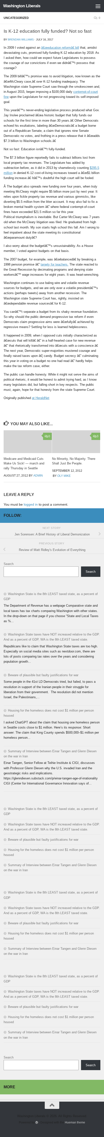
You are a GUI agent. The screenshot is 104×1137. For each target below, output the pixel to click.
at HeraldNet (40, 398)
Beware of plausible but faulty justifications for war (43, 675)
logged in (31, 504)
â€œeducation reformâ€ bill (60, 47)
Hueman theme (75, 1122)
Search (9, 564)
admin (38, 475)
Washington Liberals (21, 6)
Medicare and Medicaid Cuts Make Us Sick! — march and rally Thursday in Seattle (24, 463)
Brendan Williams (21, 39)
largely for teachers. (54, 264)
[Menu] (98, 6)
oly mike (64, 476)
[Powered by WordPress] (36, 1122)
